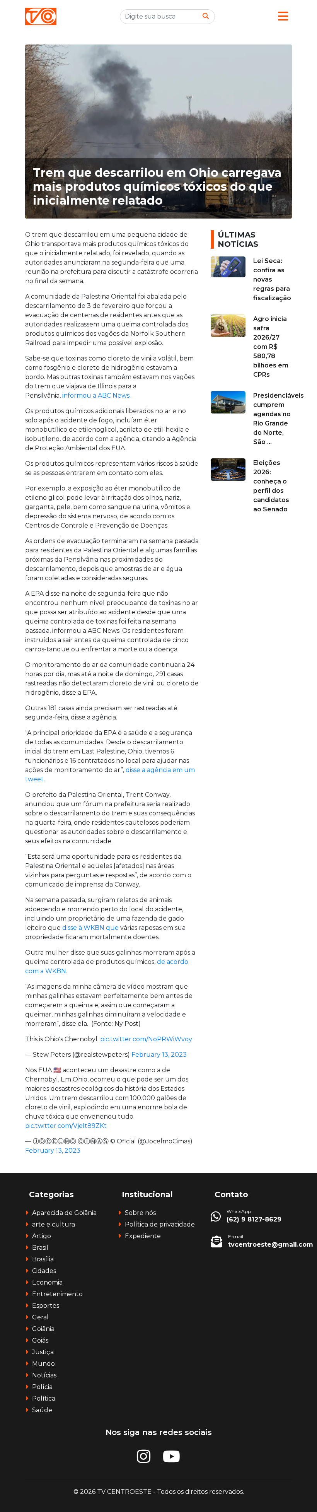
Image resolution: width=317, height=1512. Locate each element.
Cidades (44, 1271)
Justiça (43, 1352)
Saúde (42, 1410)
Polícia (42, 1387)
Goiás (40, 1340)
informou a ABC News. (96, 395)
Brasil (40, 1247)
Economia (47, 1282)
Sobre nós (140, 1212)
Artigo (41, 1236)
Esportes (45, 1305)
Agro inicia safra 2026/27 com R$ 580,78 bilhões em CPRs (270, 346)
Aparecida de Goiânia (64, 1212)
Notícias (44, 1375)
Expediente (143, 1236)
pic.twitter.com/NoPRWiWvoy (146, 1039)
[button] (283, 16)
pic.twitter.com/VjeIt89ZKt (66, 1125)
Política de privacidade (160, 1224)
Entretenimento (57, 1294)
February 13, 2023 (159, 1054)
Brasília (43, 1259)
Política (43, 1398)
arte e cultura (53, 1224)
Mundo (43, 1363)
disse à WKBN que (90, 927)
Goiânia (43, 1329)
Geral (40, 1317)
